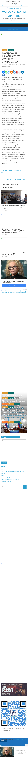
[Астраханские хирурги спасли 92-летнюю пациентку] (14, 238)
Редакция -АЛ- (12, 64)
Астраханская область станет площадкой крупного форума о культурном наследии (14, 426)
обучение (8, 66)
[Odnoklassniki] (11, 72)
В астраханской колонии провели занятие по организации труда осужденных (14, 206)
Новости (5, 50)
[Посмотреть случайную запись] (26, 24)
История (3, 469)
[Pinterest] (17, 72)
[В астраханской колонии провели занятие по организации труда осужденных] (14, 191)
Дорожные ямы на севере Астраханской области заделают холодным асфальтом (13, 230)
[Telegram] (8, 72)
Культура (5, 403)
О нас (2, 475)
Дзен (22, 739)
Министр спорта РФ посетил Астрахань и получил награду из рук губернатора (14, 412)
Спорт (16, 398)
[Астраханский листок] (1, 24)
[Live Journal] (19, 72)
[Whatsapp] (6, 72)
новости (4, 66)
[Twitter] (14, 72)
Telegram (17, 739)
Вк (25, 739)
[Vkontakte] (3, 72)
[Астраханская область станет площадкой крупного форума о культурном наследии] (14, 419)
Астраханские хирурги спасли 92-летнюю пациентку (13, 254)
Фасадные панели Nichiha (17, 179)
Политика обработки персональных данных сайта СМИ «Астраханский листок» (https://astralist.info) (12, 479)
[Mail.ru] (3, 75)
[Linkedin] (22, 72)
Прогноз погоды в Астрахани (14, 29)
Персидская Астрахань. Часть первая (12, 171)
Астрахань (18, 64)
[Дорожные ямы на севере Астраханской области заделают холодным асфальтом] (14, 215)
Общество (11, 50)
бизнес (23, 64)
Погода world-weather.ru (14, 27)
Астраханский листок (14, 13)
